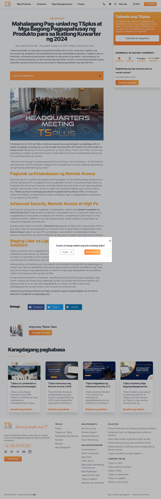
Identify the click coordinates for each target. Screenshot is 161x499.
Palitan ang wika (92, 252)
